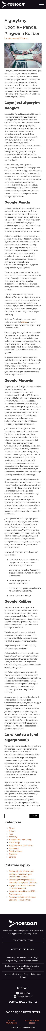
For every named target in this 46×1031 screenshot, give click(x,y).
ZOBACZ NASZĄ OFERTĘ (23, 940)
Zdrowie (12, 857)
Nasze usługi (14, 842)
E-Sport (12, 831)
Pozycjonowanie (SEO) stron (16, 38)
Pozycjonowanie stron (27, 1027)
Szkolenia (13, 854)
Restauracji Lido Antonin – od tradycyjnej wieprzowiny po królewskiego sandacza (21, 874)
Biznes (12, 828)
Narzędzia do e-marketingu (20, 839)
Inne (11, 834)
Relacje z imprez (15, 851)
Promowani (14, 848)
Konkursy (13, 836)
